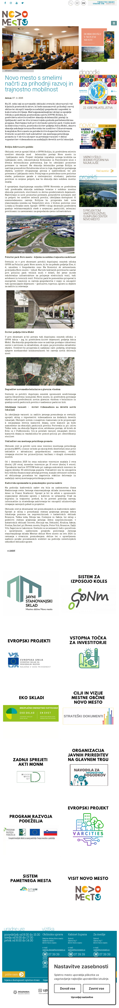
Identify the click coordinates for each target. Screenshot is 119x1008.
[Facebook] (5, 3)
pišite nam (11, 974)
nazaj (12, 550)
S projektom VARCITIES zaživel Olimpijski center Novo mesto (95, 215)
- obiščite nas (104, 3)
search (70, 3)
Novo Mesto (21, 18)
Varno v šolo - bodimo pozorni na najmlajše (96, 160)
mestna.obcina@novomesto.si (54, 950)
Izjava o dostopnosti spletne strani (22, 980)
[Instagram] (11, 3)
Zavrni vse (96, 988)
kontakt (77, 3)
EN (83, 3)
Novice (16, 70)
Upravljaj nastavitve (82, 997)
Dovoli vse (67, 988)
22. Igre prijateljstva (97, 107)
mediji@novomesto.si (101, 950)
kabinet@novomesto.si (76, 950)
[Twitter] (22, 3)
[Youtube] (17, 3)
